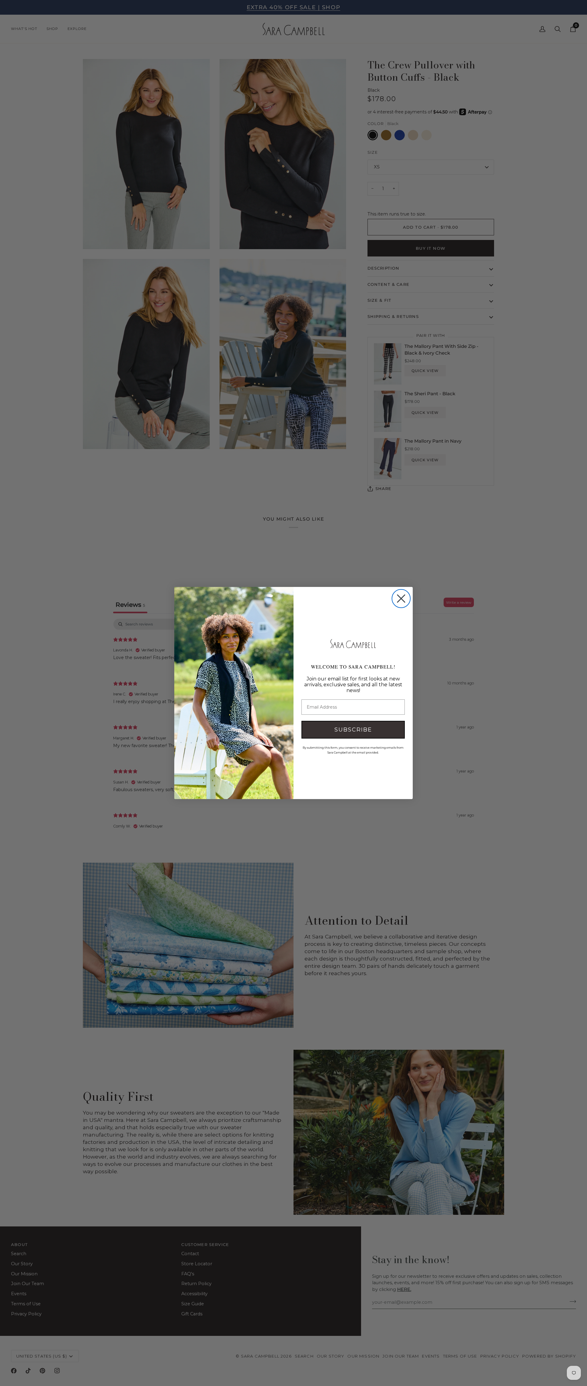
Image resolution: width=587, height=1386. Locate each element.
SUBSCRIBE (353, 729)
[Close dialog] (401, 598)
